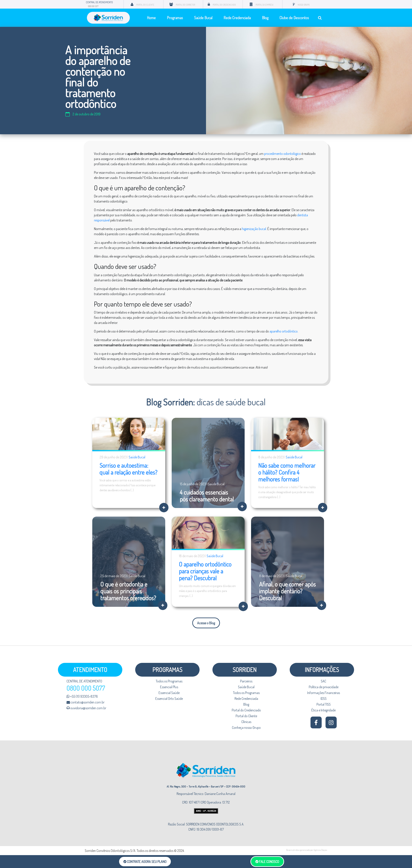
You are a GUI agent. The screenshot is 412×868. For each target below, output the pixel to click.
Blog (265, 17)
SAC (323, 681)
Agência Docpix (320, 849)
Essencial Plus (169, 687)
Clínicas (246, 722)
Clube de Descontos (294, 17)
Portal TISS (324, 704)
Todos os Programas (169, 681)
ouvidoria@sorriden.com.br (88, 708)
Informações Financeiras (323, 693)
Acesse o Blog (206, 623)
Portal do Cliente (246, 716)
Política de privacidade (323, 687)
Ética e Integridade (323, 710)
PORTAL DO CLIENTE (145, 4)
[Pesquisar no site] (320, 17)
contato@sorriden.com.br (87, 702)
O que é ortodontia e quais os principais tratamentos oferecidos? (128, 591)
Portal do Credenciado (246, 710)
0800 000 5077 (93, 6)
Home (151, 17)
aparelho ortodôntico (284, 331)
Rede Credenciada (237, 17)
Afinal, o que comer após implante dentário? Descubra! (287, 591)
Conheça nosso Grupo (246, 727)
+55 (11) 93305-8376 (84, 696)
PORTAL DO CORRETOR (185, 4)
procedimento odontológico (282, 153)
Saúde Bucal (203, 17)
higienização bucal (254, 229)
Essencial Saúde (169, 693)
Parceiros (246, 681)
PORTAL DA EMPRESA (264, 4)
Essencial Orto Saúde (169, 698)
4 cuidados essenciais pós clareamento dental (207, 495)
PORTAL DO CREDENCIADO (224, 4)
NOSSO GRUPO (304, 4)
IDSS (324, 698)
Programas (175, 17)
